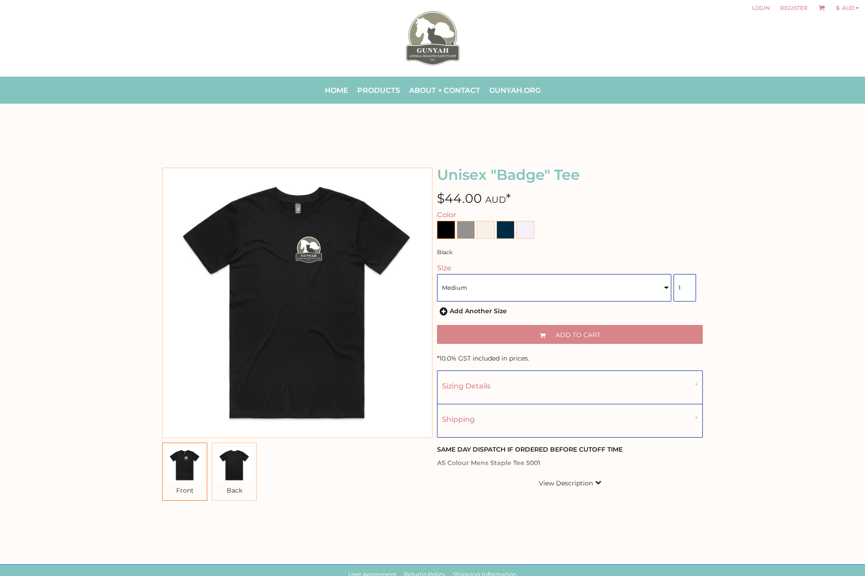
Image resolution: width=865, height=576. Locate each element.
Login (761, 8)
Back (234, 490)
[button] (821, 8)
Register (794, 8)
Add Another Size (478, 311)
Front (185, 490)
